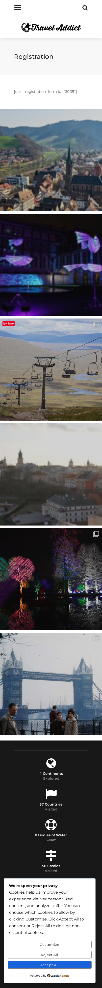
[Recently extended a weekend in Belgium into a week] (51, 160)
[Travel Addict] (51, 29)
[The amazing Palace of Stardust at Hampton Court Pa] (51, 265)
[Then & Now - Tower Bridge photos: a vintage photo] (51, 684)
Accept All (49, 965)
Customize (49, 945)
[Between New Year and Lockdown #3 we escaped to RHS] (51, 579)
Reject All (49, 955)
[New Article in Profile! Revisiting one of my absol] (51, 369)
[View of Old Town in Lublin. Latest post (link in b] (51, 474)
